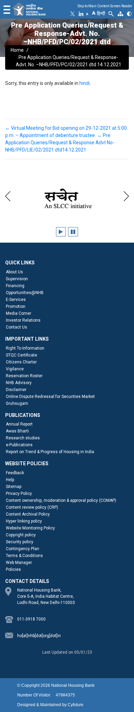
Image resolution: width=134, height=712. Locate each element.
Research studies (23, 438)
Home (17, 50)
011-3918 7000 (31, 619)
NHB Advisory (19, 382)
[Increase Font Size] (93, 12)
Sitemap (13, 486)
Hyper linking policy (24, 521)
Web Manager (19, 562)
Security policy (19, 541)
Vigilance (15, 369)
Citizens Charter (21, 362)
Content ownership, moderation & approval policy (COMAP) (61, 500)
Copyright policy (21, 535)
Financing (15, 285)
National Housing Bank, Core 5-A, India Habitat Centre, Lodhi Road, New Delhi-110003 (46, 596)
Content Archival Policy (28, 514)
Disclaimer (16, 389)
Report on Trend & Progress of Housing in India (50, 451)
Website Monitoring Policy (30, 528)
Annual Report (19, 424)
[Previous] (7, 195)
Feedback (15, 472)
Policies (13, 569)
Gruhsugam (17, 403)
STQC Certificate (21, 355)
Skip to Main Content (93, 6)
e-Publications (19, 444)
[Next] (126, 195)
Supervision (17, 278)
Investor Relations (23, 320)
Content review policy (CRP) (32, 507)
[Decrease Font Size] (87, 13)
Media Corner (18, 313)
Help (10, 479)
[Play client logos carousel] (61, 231)
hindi (84, 83)
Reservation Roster (24, 375)
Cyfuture (75, 704)
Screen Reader (121, 6)
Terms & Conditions (24, 555)
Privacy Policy (19, 493)
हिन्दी (101, 13)
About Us (14, 272)
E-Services (16, 299)
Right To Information (25, 348)
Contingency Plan (22, 548)
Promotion (15, 306)
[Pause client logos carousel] (73, 231)
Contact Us (16, 327)
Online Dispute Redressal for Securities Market (50, 396)
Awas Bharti (17, 431)
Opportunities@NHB (25, 292)
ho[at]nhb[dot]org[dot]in (39, 635)
